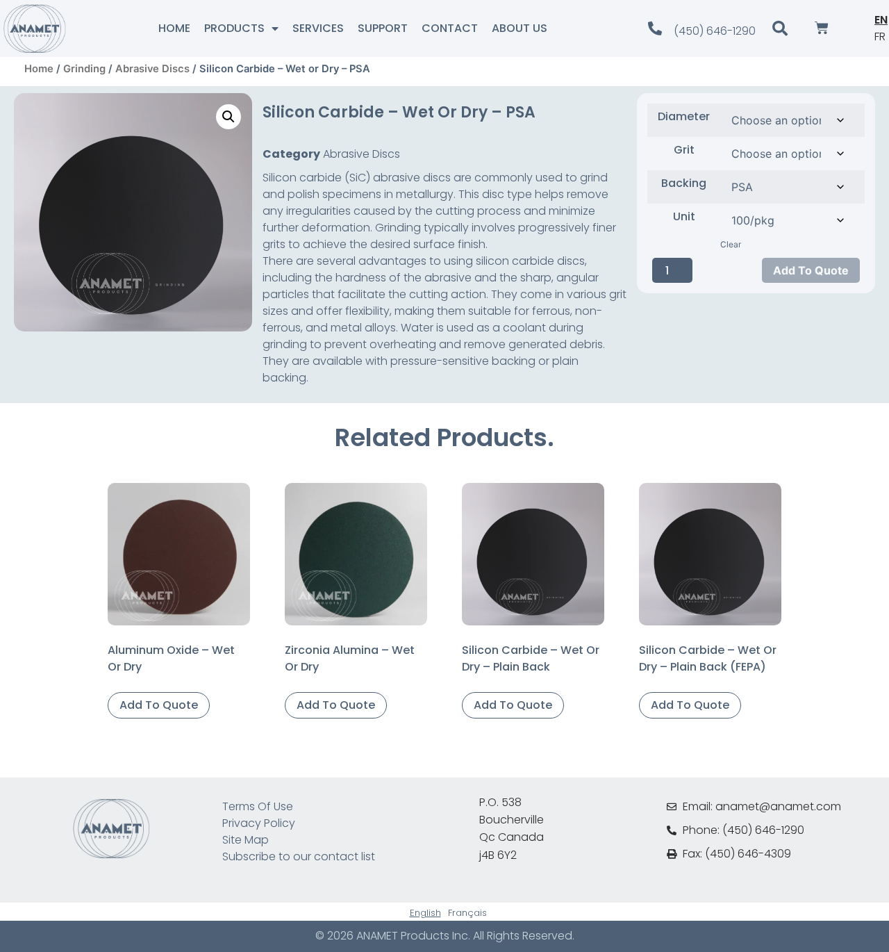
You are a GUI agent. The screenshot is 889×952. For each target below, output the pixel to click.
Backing (683, 183)
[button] (228, 116)
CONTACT (450, 28)
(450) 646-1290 (715, 31)
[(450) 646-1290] (655, 28)
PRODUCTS (234, 28)
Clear (730, 244)
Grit (684, 150)
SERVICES (318, 28)
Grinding (84, 69)
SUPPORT (383, 28)
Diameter (684, 116)
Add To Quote (811, 270)
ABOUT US (519, 28)
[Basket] (822, 28)
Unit (684, 216)
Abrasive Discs (152, 69)
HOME (174, 28)
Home (38, 69)
